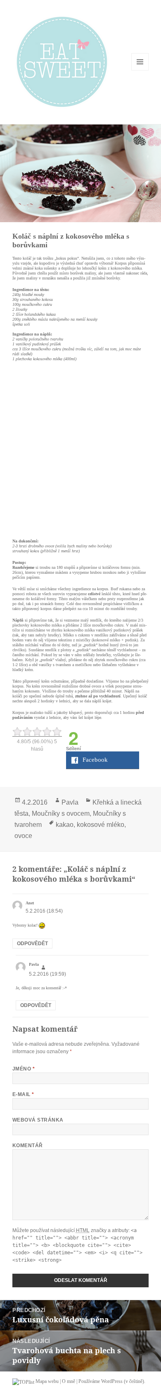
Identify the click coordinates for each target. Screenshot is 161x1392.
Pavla (70, 802)
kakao (64, 824)
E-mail (23, 1094)
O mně (68, 1381)
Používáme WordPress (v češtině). (111, 1381)
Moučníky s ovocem (61, 813)
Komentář (27, 1145)
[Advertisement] (80, 448)
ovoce (23, 835)
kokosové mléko (100, 824)
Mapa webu (47, 1381)
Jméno (23, 1069)
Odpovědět (32, 943)
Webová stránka (38, 1120)
